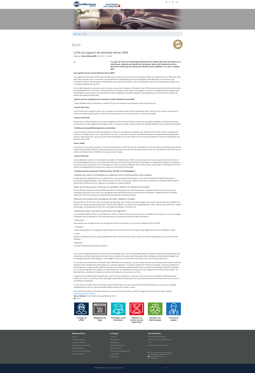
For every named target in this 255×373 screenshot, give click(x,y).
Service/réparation (78, 348)
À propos (113, 337)
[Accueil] (166, 2)
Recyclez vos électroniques (155, 319)
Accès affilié (114, 357)
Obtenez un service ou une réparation (136, 320)
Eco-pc (150, 342)
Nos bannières (115, 340)
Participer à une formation (81, 345)
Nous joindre (114, 354)
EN (177, 2)
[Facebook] (169, 2)
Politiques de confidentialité (119, 351)
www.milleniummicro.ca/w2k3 (84, 293)
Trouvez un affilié (81, 319)
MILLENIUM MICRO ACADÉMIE (156, 337)
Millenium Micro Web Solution (158, 345)
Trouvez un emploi (174, 319)
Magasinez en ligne (100, 319)
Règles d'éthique (115, 348)
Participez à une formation (118, 319)
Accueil (78, 34)
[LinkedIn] (173, 2)
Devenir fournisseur (117, 345)
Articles (78, 298)
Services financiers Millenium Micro (160, 340)
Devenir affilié (114, 342)
